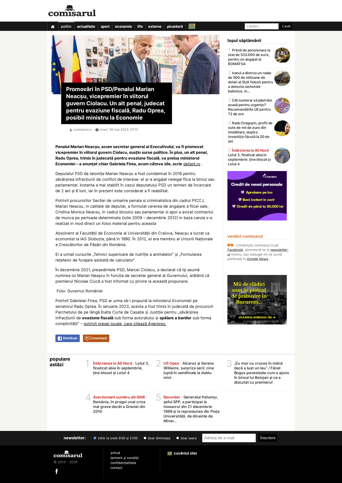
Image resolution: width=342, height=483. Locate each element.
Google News (257, 259)
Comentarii (98, 338)
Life (140, 26)
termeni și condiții (124, 458)
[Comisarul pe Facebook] (57, 471)
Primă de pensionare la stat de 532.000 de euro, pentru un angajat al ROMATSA (249, 57)
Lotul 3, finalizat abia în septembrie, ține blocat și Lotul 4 (249, 157)
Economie (123, 26)
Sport (105, 26)
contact (116, 468)
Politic (66, 26)
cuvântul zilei (185, 453)
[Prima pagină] (52, 26)
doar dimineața (158, 438)
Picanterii (175, 26)
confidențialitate (123, 463)
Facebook (235, 250)
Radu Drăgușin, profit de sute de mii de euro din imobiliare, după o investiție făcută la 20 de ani (250, 131)
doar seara (188, 438)
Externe (154, 26)
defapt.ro (191, 164)
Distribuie (69, 338)
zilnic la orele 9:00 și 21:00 (117, 438)
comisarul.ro (82, 129)
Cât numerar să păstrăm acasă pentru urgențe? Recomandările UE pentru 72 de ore (250, 107)
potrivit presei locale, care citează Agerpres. (125, 323)
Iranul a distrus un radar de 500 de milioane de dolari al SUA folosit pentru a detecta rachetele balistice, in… (250, 81)
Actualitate (86, 26)
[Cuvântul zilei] (188, 25)
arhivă (115, 453)
